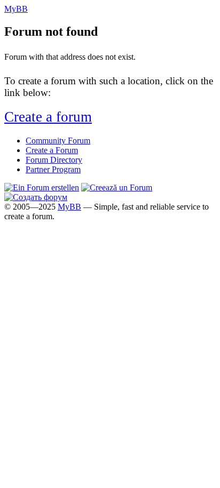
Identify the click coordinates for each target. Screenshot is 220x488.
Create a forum (48, 117)
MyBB (69, 206)
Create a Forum (52, 150)
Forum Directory (54, 159)
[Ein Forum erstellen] (41, 187)
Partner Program (53, 169)
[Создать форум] (35, 197)
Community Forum (58, 140)
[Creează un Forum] (116, 187)
